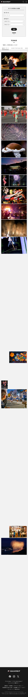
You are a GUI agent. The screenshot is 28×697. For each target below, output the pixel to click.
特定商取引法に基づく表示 (7, 687)
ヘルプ (23, 687)
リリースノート (10, 689)
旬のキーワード (5, 48)
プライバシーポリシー (18, 685)
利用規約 (11, 685)
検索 (14, 29)
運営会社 (6, 685)
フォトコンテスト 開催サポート (14, 683)
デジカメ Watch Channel (17, 681)
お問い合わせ (17, 689)
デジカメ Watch (8, 681)
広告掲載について (17, 687)
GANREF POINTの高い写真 (17, 48)
